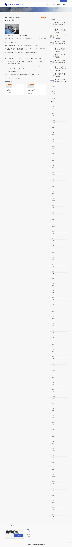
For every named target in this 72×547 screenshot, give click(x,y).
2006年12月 (53, 504)
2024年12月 (53, 144)
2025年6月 (52, 132)
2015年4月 (52, 306)
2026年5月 (52, 108)
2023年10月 (53, 177)
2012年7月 (52, 354)
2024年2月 (52, 167)
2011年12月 (53, 368)
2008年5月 (52, 464)
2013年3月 (52, 339)
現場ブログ (54, 95)
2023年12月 (53, 172)
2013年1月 (52, 342)
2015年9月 (52, 304)
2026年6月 (52, 106)
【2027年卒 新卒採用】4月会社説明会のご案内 (61, 55)
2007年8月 (52, 486)
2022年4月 (52, 217)
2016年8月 (52, 302)
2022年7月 (52, 210)
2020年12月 (53, 252)
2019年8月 (52, 266)
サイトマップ (50, 0)
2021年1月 (52, 250)
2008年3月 (52, 469)
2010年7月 (52, 403)
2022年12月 (53, 198)
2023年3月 (52, 191)
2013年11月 (53, 323)
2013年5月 (52, 335)
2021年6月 (52, 240)
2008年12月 (53, 448)
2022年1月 (52, 224)
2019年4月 (52, 269)
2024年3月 (52, 165)
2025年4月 (52, 136)
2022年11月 (53, 200)
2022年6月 (52, 212)
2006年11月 (53, 507)
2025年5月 (52, 134)
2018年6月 (52, 276)
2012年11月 (53, 346)
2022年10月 (53, 203)
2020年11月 (53, 254)
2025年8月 (52, 127)
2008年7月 (52, 460)
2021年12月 (53, 226)
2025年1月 (52, 141)
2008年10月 (53, 453)
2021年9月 (52, 233)
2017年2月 (52, 294)
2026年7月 (52, 103)
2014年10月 (53, 316)
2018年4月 (52, 280)
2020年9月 (52, 259)
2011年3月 (52, 384)
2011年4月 (52, 382)
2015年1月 (52, 311)
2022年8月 (52, 207)
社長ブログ (43, 17)
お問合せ (64, 1)
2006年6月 (52, 519)
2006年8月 (52, 514)
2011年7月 (52, 377)
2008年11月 (53, 450)
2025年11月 (53, 120)
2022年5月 (52, 214)
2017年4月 (52, 292)
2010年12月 (53, 391)
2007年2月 (52, 500)
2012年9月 (52, 351)
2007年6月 (52, 490)
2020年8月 (52, 261)
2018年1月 (52, 285)
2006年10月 (53, 509)
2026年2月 (52, 115)
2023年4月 (52, 188)
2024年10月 (53, 148)
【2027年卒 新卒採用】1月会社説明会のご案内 (61, 74)
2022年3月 (52, 219)
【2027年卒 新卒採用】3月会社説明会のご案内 (61, 61)
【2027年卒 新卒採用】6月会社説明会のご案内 (61, 42)
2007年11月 (53, 478)
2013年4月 (52, 337)
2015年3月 (52, 309)
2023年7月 (52, 184)
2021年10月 (53, 231)
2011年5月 (52, 379)
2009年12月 (53, 420)
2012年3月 (52, 361)
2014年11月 (53, 313)
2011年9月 (52, 372)
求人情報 (28, 536)
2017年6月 (52, 290)
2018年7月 (52, 273)
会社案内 (28, 529)
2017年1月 (52, 297)
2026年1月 (52, 118)
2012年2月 (52, 363)
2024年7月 (52, 155)
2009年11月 (53, 422)
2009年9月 (52, 427)
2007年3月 (52, 497)
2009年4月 (52, 438)
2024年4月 (52, 162)
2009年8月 (52, 429)
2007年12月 (53, 476)
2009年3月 (52, 441)
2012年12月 (53, 344)
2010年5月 (52, 408)
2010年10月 (53, 396)
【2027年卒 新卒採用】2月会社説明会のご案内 (61, 67)
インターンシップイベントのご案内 (61, 36)
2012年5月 (52, 356)
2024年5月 (52, 160)
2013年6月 (52, 332)
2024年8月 (52, 153)
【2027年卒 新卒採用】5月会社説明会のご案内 (61, 48)
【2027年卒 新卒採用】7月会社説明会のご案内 (61, 29)
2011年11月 (53, 370)
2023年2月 (52, 193)
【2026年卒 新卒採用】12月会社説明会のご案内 (61, 80)
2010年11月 (53, 394)
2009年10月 (53, 424)
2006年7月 (52, 516)
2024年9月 (52, 151)
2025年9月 (52, 125)
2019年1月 (52, 271)
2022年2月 (52, 221)
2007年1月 (52, 502)
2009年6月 (52, 434)
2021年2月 (52, 247)
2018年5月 (52, 278)
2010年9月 (52, 398)
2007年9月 (52, 483)
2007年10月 (53, 481)
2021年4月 (52, 245)
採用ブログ (54, 93)
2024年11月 (53, 146)
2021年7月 (52, 238)
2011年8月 (52, 375)
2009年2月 (52, 443)
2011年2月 (52, 387)
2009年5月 (52, 436)
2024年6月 (52, 158)
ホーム (45, 0)
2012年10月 (53, 349)
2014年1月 (52, 318)
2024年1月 (52, 169)
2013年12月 (53, 320)
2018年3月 (52, 283)
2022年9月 (52, 205)
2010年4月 (52, 410)
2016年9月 (52, 299)
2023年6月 (52, 186)
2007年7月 (52, 488)
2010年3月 (52, 412)
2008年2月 (52, 471)
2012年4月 (52, 358)
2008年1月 (52, 474)
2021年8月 (52, 236)
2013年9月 (52, 325)
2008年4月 (52, 467)
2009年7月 (52, 431)
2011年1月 (52, 389)
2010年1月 (52, 417)
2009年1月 (52, 445)
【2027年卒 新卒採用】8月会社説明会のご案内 (61, 23)
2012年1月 (52, 365)
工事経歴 (28, 531)
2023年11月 (53, 174)
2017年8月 (52, 287)
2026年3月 (52, 113)
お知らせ (52, 88)
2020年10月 (53, 257)
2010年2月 (52, 415)
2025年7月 (52, 129)
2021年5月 (52, 243)
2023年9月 (52, 179)
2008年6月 (52, 462)
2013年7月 (52, 330)
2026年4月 (52, 111)
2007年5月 (52, 493)
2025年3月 (52, 139)
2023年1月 (52, 195)
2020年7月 (52, 264)
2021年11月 (53, 228)
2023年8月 (52, 181)
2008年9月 (52, 455)
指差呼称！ (9, 90)
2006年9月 (52, 512)
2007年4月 (52, 495)
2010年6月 (52, 405)
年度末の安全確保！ (31, 91)
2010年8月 (52, 401)
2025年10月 (53, 122)
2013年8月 (52, 328)
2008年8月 (52, 457)
